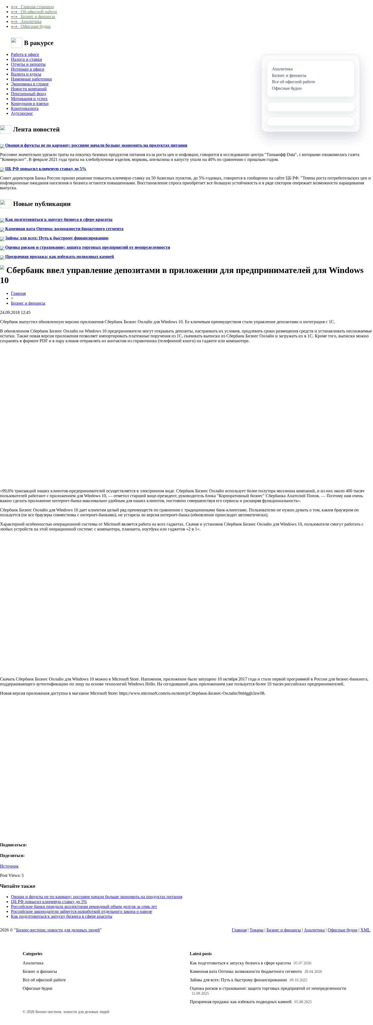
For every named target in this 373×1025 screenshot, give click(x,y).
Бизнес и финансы (28, 303)
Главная (18, 293)
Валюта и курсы (26, 74)
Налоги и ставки (26, 59)
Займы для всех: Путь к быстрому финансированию (56, 238)
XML (365, 930)
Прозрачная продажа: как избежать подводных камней (59, 256)
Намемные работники (31, 79)
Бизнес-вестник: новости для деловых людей (58, 930)
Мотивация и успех (29, 98)
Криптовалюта (25, 108)
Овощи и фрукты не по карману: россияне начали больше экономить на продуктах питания (96, 145)
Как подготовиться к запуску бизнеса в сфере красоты (59, 219)
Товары (257, 930)
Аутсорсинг (22, 113)
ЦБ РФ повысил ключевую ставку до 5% (45, 168)
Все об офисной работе (44, 980)
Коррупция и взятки (30, 103)
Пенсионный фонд (28, 93)
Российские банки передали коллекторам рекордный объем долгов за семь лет (84, 906)
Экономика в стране (30, 84)
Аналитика (314, 930)
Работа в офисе (25, 54)
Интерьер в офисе (27, 69)
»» (32, 6)
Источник (9, 866)
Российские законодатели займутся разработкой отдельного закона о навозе (81, 911)
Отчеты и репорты (28, 64)
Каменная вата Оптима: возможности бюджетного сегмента (64, 228)
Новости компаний (29, 88)
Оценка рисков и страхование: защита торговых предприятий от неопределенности (87, 247)
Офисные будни (342, 930)
